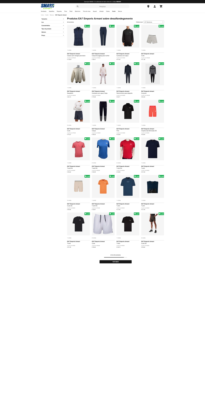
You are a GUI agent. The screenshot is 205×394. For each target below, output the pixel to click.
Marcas (120, 11)
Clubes (108, 11)
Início (42, 15)
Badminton (77, 11)
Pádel (71, 11)
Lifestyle (101, 11)
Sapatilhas (51, 11)
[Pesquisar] (78, 6)
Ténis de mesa (86, 11)
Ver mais (115, 262)
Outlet (114, 11)
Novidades (43, 11)
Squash (95, 11)
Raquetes (59, 11)
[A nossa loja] (148, 6)
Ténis (65, 11)
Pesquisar (102, 6)
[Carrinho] (161, 6)
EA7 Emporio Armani (73, 54)
